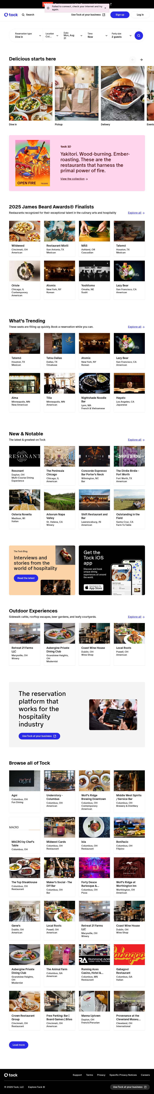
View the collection (72, 178)
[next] (141, 59)
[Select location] (57, 35)
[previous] (132, 59)
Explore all (134, 212)
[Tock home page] (11, 15)
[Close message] (105, 8)
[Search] (139, 35)
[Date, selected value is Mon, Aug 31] (81, 35)
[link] (24, 239)
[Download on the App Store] (96, 587)
